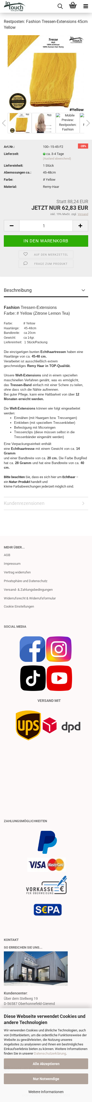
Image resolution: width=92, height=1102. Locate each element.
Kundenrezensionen (24, 503)
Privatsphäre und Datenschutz (25, 581)
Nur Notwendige (46, 1079)
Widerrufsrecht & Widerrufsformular (30, 598)
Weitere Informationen (46, 1092)
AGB (7, 555)
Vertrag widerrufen (17, 572)
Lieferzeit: (11, 154)
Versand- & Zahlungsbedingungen (28, 590)
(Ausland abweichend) (57, 158)
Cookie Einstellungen (19, 606)
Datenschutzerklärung (50, 1053)
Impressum (12, 564)
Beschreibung (18, 290)
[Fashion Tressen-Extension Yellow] (46, 73)
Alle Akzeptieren (46, 1064)
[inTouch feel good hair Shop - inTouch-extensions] (13, 6)
